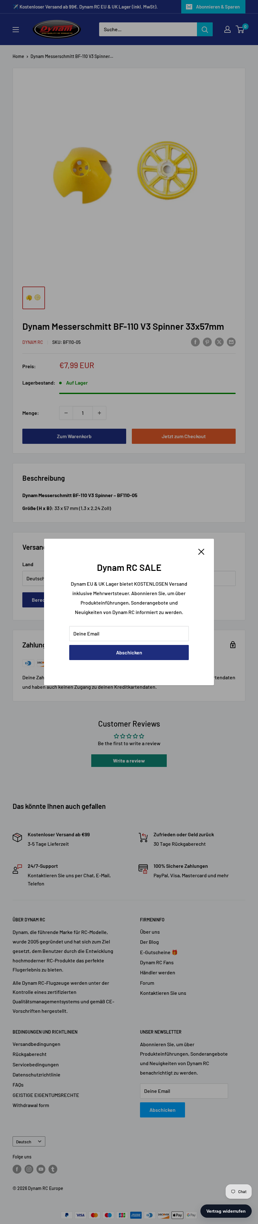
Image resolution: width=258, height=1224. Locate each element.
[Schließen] (201, 551)
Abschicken (129, 652)
